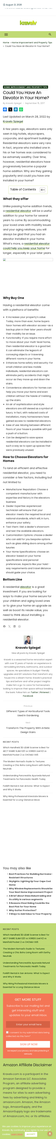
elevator (25, 587)
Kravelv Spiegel (14, 103)
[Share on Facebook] (5, 109)
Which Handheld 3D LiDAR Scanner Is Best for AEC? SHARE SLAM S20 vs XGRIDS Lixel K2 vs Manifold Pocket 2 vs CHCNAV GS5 (26, 751)
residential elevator (18, 211)
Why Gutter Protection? (22, 910)
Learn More (17, 1134)
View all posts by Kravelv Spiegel (28, 653)
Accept (31, 1134)
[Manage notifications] (49, 1133)
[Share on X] (10, 109)
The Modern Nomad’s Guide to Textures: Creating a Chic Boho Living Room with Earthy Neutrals (26, 765)
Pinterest (44, 692)
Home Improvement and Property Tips (32, 42)
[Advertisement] (28, 67)
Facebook (28, 695)
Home (6, 42)
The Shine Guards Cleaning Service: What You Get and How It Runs (28, 10)
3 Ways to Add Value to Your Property (30, 913)
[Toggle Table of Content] (41, 189)
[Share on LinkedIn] (16, 109)
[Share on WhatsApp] (21, 109)
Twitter (34, 692)
